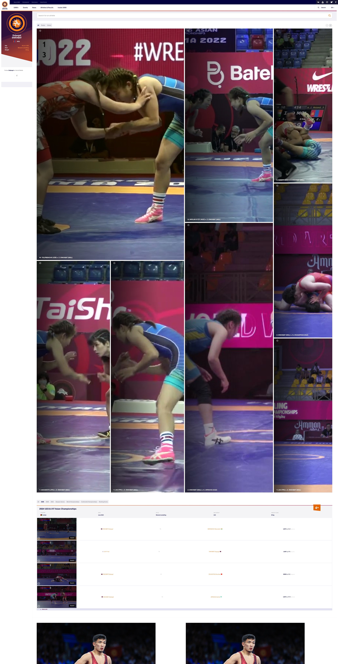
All (38, 25)
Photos (43, 25)
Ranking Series (103, 502)
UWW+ (16, 7)
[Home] (5, 5)
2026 (42, 502)
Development (25, 2)
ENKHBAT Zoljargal (108, 529)
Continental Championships (89, 502)
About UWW (17, 2)
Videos (49, 25)
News (34, 7)
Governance (35, 2)
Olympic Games (60, 502)
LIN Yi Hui (106, 551)
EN (332, 7)
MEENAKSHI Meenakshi (214, 529)
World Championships (73, 502)
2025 (47, 502)
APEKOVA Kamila (215, 597)
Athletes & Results (46, 7)
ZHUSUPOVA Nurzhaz (214, 574)
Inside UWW (62, 7)
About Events (43, 2)
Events (25, 7)
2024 (52, 502)
